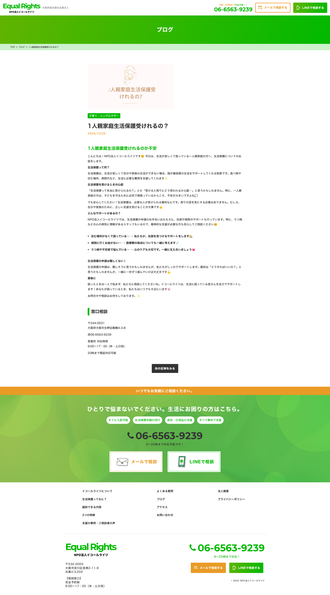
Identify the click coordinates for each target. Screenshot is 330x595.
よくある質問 (165, 491)
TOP (12, 47)
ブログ (22, 47)
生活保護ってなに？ (94, 499)
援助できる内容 (91, 507)
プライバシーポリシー (231, 499)
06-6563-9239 (169, 436)
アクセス (162, 507)
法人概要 (223, 491)
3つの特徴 (88, 515)
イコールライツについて (97, 491)
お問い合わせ (165, 515)
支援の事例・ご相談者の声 (98, 523)
